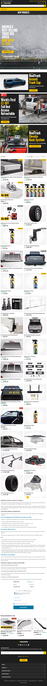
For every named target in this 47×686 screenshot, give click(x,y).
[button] (23, 664)
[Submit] (44, 652)
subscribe (18, 568)
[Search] (45, 6)
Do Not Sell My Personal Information (22, 680)
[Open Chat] (38, 3)
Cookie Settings (40, 680)
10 (42, 497)
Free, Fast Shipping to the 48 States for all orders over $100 (16, 517)
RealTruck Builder (43, 1)
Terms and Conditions (23, 682)
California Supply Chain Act (33, 680)
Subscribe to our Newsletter (8, 554)
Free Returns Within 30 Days (8, 529)
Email (2, 650)
